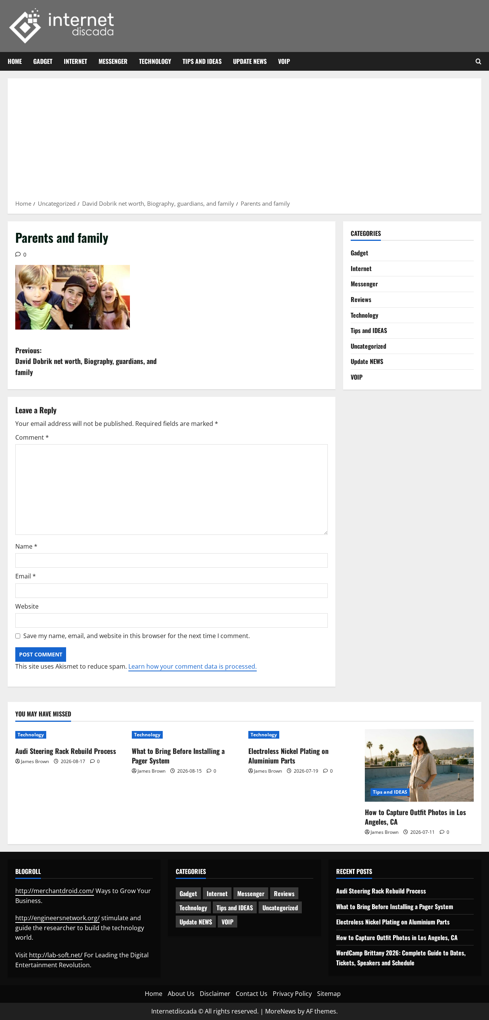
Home (15, 61)
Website (27, 606)
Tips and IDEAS (202, 61)
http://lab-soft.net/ (56, 955)
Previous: (86, 361)
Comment (32, 437)
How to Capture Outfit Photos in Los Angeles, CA (415, 817)
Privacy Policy (292, 993)
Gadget (42, 61)
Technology (155, 61)
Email (25, 576)
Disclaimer (215, 993)
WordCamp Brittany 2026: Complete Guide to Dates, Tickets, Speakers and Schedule (401, 957)
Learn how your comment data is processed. (192, 666)
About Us (181, 993)
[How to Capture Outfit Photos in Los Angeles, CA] (419, 765)
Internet (75, 61)
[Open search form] (478, 61)
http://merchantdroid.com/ (54, 891)
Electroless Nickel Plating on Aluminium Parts (288, 755)
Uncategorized (368, 346)
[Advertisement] (244, 141)
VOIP (284, 61)
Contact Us (251, 993)
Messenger (113, 61)
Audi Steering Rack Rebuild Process (65, 751)
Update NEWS (250, 61)
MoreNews (280, 1011)
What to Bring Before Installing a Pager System (178, 755)
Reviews (361, 299)
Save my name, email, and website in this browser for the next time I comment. (136, 636)
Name (26, 546)
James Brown (35, 761)
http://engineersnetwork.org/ (57, 918)
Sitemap (329, 993)
